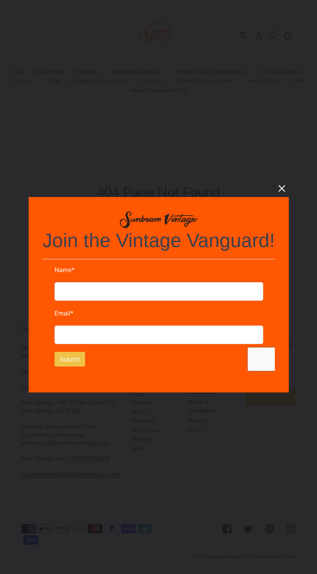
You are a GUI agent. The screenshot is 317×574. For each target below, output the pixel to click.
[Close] (282, 188)
